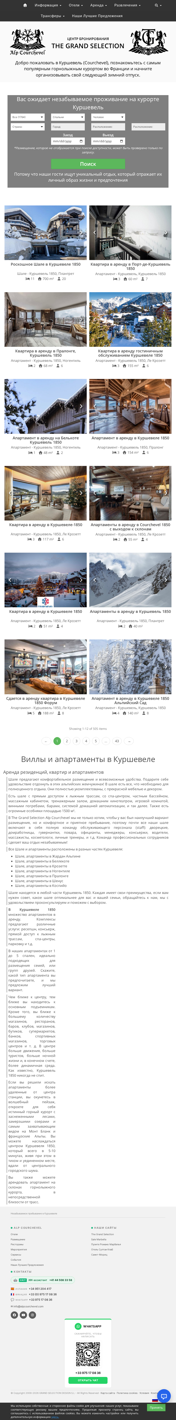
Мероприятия (19, 1249)
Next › (129, 741)
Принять (156, 1407)
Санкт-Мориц (99, 1254)
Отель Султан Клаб (102, 1249)
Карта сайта (108, 1393)
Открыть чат (88, 1380)
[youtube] (23, 1315)
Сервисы (16, 1254)
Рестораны (17, 1244)
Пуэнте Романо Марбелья (106, 1244)
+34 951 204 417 (40, 1288)
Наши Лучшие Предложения (97, 16)
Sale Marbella (98, 1239)
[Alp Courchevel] (25, 5)
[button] (10, 232)
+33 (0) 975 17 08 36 (43, 1294)
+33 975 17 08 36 (40, 1299)
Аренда (97, 5)
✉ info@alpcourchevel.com (27, 1306)
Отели (75, 5)
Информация (47, 5)
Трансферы (51, 16)
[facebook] (14, 1315)
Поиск (88, 163)
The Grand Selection (102, 1234)
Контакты (157, 1393)
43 (117, 741)
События (16, 1259)
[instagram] (32, 1315)
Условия (145, 1393)
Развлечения (126, 5)
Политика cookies (127, 1393)
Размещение (18, 1239)
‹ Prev (46, 741)
